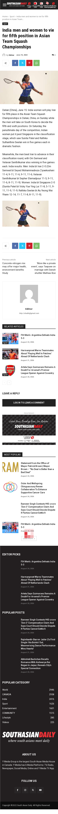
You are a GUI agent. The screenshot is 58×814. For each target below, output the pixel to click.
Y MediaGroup (53, 6)
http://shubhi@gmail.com (29, 313)
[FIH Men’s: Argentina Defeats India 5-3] (10, 338)
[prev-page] (4, 383)
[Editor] (4, 55)
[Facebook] (15, 63)
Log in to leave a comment (29, 402)
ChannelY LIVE (35, 6)
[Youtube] (40, 790)
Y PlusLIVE (29, 6)
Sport (12, 16)
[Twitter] (22, 63)
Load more (28, 538)
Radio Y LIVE (41, 6)
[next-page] (9, 383)
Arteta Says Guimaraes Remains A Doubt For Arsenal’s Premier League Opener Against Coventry (38, 370)
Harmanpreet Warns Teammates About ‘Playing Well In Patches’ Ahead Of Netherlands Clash (37, 353)
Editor (11, 55)
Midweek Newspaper (47, 6)
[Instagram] (25, 790)
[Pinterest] (29, 63)
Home (5, 16)
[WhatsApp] (36, 63)
